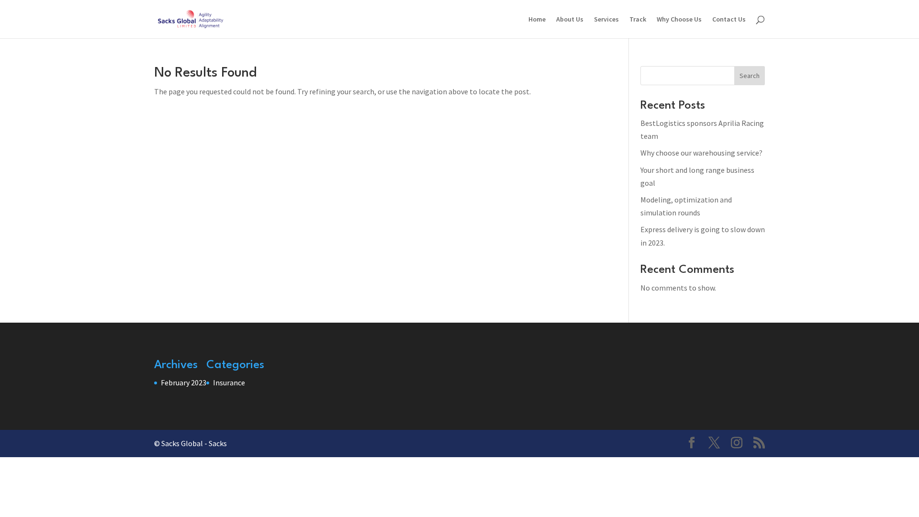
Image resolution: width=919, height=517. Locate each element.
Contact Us (729, 19)
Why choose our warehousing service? (701, 152)
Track (637, 19)
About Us (569, 19)
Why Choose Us (679, 19)
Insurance (229, 382)
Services (606, 19)
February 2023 (183, 382)
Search (750, 75)
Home (537, 19)
